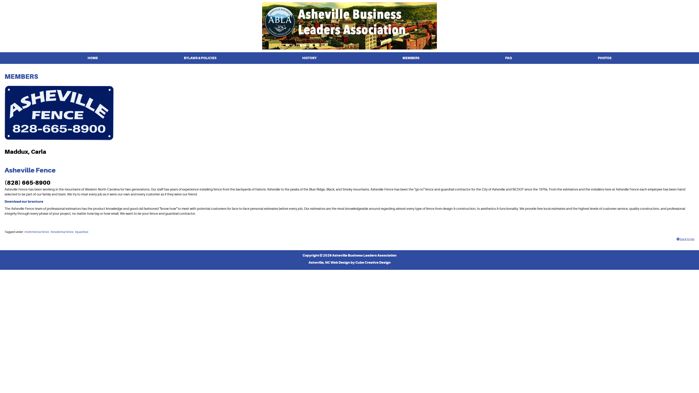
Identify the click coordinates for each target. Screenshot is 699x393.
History (309, 58)
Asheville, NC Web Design (329, 262)
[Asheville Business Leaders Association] (349, 25)
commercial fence (37, 232)
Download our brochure (24, 201)
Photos (604, 58)
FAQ (508, 58)
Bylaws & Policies (200, 58)
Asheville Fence (30, 170)
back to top (687, 239)
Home (93, 58)
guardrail (82, 232)
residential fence (63, 232)
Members (410, 58)
